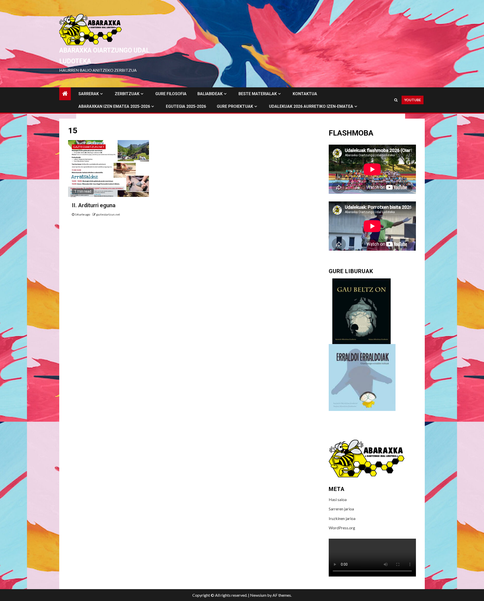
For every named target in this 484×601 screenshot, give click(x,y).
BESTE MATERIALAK (257, 93)
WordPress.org (342, 527)
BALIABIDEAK (210, 93)
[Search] (396, 100)
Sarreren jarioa (341, 508)
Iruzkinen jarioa (342, 518)
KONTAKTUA (305, 93)
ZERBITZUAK (127, 93)
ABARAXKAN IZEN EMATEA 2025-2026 (114, 106)
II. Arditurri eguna (93, 205)
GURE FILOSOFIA (171, 93)
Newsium (258, 595)
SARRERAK (88, 93)
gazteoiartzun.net (88, 147)
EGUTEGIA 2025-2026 (186, 106)
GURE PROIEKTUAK (235, 106)
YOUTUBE (412, 100)
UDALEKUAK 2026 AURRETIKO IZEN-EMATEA (311, 106)
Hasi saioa (338, 499)
